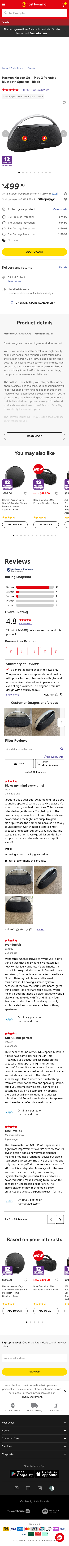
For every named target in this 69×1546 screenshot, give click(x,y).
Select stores (14, 281)
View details (60, 209)
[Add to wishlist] (64, 103)
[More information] (65, 193)
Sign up (34, 1371)
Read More (34, 436)
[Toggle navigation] (4, 4)
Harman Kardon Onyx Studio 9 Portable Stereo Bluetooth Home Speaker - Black (14, 505)
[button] (59, 1537)
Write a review (41, 89)
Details (63, 267)
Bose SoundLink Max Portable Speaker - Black (45, 502)
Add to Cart (34, 251)
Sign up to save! (11, 1342)
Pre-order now (38, 33)
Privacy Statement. (32, 1396)
